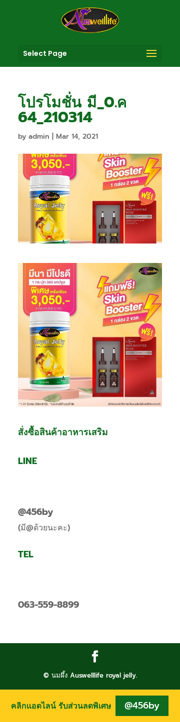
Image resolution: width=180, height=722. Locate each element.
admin (39, 136)
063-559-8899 (48, 605)
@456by (35, 512)
